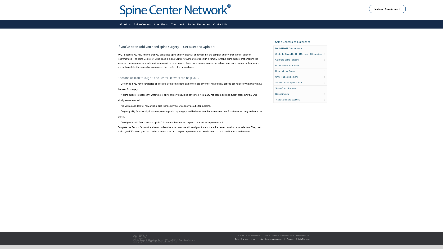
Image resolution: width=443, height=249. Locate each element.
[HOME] (175, 17)
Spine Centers (142, 24)
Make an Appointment (387, 9)
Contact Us (220, 24)
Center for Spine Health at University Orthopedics (298, 54)
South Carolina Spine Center (288, 82)
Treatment (177, 24)
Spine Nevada (282, 94)
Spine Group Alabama (285, 88)
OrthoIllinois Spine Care (286, 77)
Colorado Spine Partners (287, 60)
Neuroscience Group (285, 71)
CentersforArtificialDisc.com (298, 239)
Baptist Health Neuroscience (288, 48)
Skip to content (7, 1)
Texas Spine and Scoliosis (287, 100)
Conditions (161, 24)
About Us (124, 24)
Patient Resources (199, 24)
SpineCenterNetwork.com (271, 239)
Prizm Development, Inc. (245, 239)
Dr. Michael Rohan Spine (287, 65)
